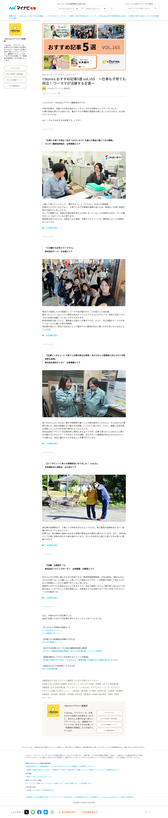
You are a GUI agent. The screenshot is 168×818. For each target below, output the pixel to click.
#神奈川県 (101, 690)
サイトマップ (57, 797)
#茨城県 (70, 694)
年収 (47, 770)
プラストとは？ (15, 68)
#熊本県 (62, 694)
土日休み (37, 790)
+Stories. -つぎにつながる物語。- (32, 16)
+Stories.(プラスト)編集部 (15, 40)
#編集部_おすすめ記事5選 (53, 687)
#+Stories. (85, 687)
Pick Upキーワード (45, 776)
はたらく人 (47, 74)
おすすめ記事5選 (49, 668)
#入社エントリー (63, 690)
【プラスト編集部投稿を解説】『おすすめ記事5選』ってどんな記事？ (72, 650)
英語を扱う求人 (49, 790)
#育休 (116, 694)
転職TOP (12, 16)
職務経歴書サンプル (47, 766)
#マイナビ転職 (48, 690)
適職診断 (56, 770)
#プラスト (115, 687)
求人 (34, 776)
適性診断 (83, 766)
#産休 (110, 694)
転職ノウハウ (81, 770)
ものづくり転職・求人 (55, 783)
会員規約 (30, 797)
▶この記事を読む (50, 227)
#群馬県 (86, 694)
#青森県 (45, 694)
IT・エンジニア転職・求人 (35, 783)
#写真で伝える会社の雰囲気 (54, 683)
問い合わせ (68, 797)
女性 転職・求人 (72, 783)
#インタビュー (72, 687)
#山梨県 (110, 690)
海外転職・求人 (86, 783)
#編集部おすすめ (49, 680)
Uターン (92, 766)
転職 (28, 776)
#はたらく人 (73, 683)
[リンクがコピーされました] (52, 812)
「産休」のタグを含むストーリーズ (82, 16)
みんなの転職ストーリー (15, 80)
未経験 (29, 790)
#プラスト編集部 (65, 680)
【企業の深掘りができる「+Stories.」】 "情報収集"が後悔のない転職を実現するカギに (80, 659)
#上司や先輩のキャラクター (86, 680)
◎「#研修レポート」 (51, 633)
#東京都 (84, 690)
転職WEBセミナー (114, 770)
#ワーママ (46, 697)
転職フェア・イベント (97, 770)
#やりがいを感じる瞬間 (90, 683)
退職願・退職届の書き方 (35, 770)
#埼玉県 (75, 690)
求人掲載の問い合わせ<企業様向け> (87, 797)
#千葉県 (92, 690)
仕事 (63, 770)
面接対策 (71, 770)
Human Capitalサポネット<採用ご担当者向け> (118, 797)
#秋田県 (53, 694)
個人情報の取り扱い (42, 797)
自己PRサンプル (62, 766)
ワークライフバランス (64, 74)
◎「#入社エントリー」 (52, 630)
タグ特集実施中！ (15, 86)
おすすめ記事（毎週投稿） (15, 74)
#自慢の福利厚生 (99, 694)
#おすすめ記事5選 (110, 683)
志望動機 (74, 766)
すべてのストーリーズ (56, 16)
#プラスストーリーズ (100, 687)
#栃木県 (78, 694)
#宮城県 (119, 690)
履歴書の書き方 (32, 766)
